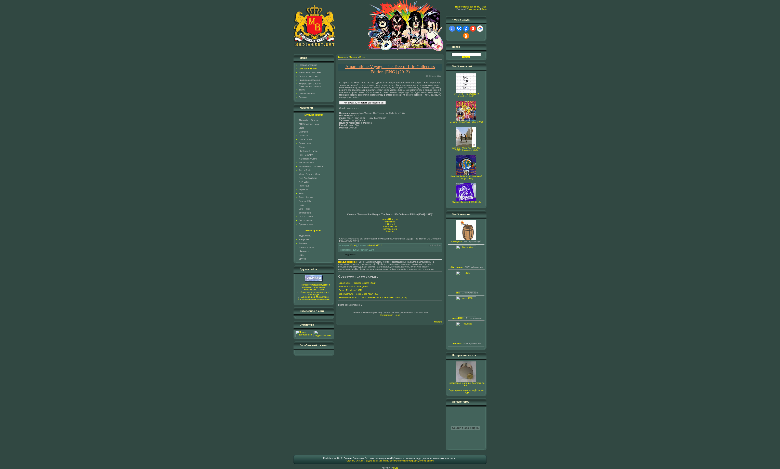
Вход (483, 9)
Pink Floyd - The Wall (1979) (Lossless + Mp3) (466, 95)
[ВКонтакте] (361, 255)
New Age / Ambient (308, 178)
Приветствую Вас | (468, 6)
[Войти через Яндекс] (473, 29)
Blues (301, 128)
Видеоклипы (305, 235)
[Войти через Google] (480, 28)
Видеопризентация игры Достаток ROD (466, 391)
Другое (302, 259)
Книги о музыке (307, 247)
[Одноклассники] (370, 255)
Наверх (438, 321)
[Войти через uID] (452, 29)
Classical (303, 135)
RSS (484, 6)
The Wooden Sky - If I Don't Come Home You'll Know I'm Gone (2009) (373, 297)
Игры (301, 255)
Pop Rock (304, 189)
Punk (301, 193)
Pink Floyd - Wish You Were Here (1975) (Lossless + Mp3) (466, 149)
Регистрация (473, 9)
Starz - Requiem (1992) (350, 290)
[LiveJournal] (378, 255)
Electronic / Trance (308, 151)
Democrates (305, 143)
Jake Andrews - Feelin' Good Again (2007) (359, 294)
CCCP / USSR (306, 216)
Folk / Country (306, 155)
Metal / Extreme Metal (309, 174)
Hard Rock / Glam (308, 158)
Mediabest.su (329, 458)
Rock (301, 205)
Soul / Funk (304, 209)
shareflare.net (390, 226)
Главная (342, 57)
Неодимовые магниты (315, 289)
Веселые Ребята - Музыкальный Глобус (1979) (466, 177)
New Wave (304, 182)
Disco (301, 147)
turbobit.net (390, 221)
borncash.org (390, 229)
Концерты (304, 239)
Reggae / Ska (305, 201)
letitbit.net (390, 224)
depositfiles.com (390, 219)
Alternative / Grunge (308, 120)
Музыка (353, 57)
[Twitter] (366, 255)
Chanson (303, 131)
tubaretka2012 (374, 245)
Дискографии (305, 220)
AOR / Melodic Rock (309, 124)
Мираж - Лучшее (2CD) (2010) (466, 202)
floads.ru (390, 231)
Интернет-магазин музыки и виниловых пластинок (315, 286)
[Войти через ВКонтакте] (459, 29)
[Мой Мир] (374, 255)
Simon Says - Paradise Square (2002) (357, 283)
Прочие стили (306, 224)
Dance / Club (305, 139)
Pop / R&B (304, 185)
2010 (339, 458)
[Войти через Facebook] (466, 29)
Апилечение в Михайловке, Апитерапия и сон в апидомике (313, 298)
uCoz (396, 468)
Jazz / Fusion (305, 170)
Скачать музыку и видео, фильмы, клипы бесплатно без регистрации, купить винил (390, 460)
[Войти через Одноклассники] (466, 36)
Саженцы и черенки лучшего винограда (315, 293)
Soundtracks (305, 212)
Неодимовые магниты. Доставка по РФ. (466, 384)
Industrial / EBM (306, 162)
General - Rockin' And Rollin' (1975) (466, 122)
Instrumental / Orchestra (311, 166)
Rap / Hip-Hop (306, 197)
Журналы (304, 251)
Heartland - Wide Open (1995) (353, 286)
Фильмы (303, 243)
